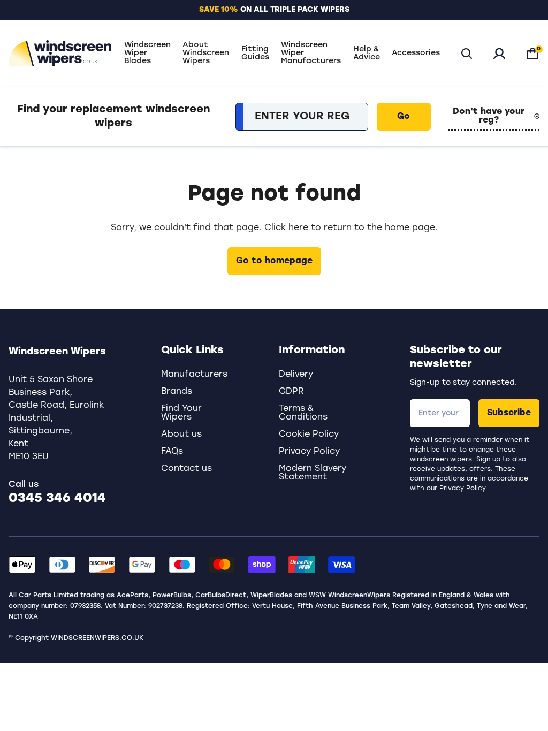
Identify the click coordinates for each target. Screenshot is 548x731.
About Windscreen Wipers (205, 53)
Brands (176, 391)
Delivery (296, 374)
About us (181, 434)
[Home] (60, 53)
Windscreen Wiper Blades (147, 53)
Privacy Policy (462, 488)
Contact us (186, 469)
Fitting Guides (255, 53)
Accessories (416, 53)
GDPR (291, 391)
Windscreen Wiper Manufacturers (311, 53)
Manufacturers (194, 374)
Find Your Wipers (181, 413)
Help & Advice (366, 53)
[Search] (466, 53)
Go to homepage (274, 261)
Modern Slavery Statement (312, 473)
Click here (286, 228)
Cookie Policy (309, 434)
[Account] (499, 53)
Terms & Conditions (303, 413)
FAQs (172, 451)
